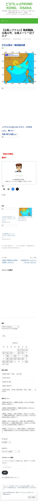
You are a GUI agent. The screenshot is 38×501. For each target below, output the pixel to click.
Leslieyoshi (17, 39)
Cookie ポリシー (7, 494)
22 (18, 358)
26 (7, 361)
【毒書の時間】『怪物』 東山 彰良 (12, 374)
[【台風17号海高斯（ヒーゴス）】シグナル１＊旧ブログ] (9, 212)
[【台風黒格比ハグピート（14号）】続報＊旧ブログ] (9, 228)
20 (11, 358)
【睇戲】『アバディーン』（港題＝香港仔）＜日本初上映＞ (18, 428)
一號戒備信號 (29, 245)
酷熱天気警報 (7, 248)
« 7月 (3, 364)
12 (7, 355)
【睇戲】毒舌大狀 (7, 402)
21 (15, 358)
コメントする (27, 39)
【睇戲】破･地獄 (6, 382)
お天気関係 (22, 245)
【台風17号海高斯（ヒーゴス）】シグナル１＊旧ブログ (8, 218)
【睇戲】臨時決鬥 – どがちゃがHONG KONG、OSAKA (18, 430)
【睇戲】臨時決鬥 (7, 386)
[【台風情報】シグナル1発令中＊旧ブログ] (25, 212)
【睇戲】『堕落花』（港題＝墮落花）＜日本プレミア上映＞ (18, 413)
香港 (5, 245)
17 (26, 355)
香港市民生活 (15, 248)
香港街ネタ (10, 245)
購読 (5, 472)
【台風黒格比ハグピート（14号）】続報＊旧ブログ (8, 235)
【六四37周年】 (6, 378)
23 (22, 358)
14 (15, 355)
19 (7, 358)
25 (3, 361)
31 (26, 361)
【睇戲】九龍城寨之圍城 (8, 408)
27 (11, 361)
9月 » (7, 364)
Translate (14, 328)
